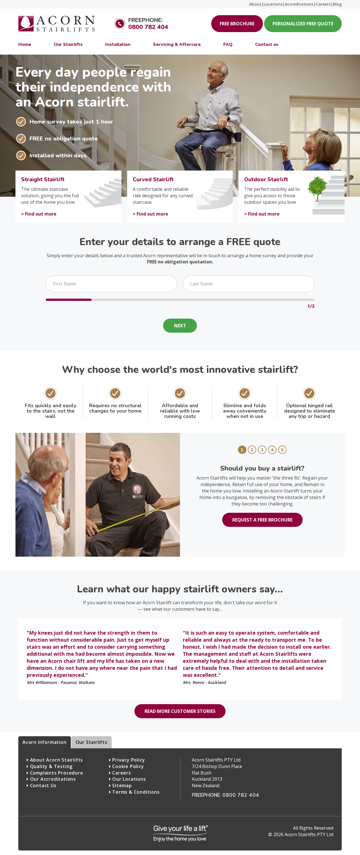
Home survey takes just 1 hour (71, 121)
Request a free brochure (262, 520)
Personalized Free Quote (303, 24)
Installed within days (58, 155)
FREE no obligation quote (64, 138)
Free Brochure (237, 24)
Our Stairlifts (91, 742)
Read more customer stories (180, 711)
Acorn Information (44, 742)
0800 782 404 (148, 27)
